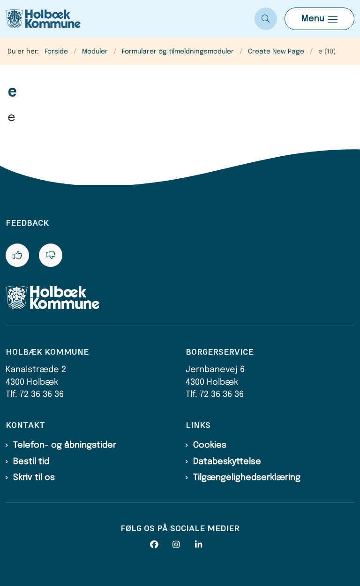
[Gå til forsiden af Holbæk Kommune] (123, 18)
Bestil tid (31, 461)
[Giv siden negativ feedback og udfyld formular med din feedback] (50, 255)
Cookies (209, 445)
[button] (319, 19)
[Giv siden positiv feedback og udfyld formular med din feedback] (17, 255)
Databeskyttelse (227, 461)
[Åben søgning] (266, 19)
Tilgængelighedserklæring (246, 477)
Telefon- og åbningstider (64, 445)
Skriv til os (34, 477)
